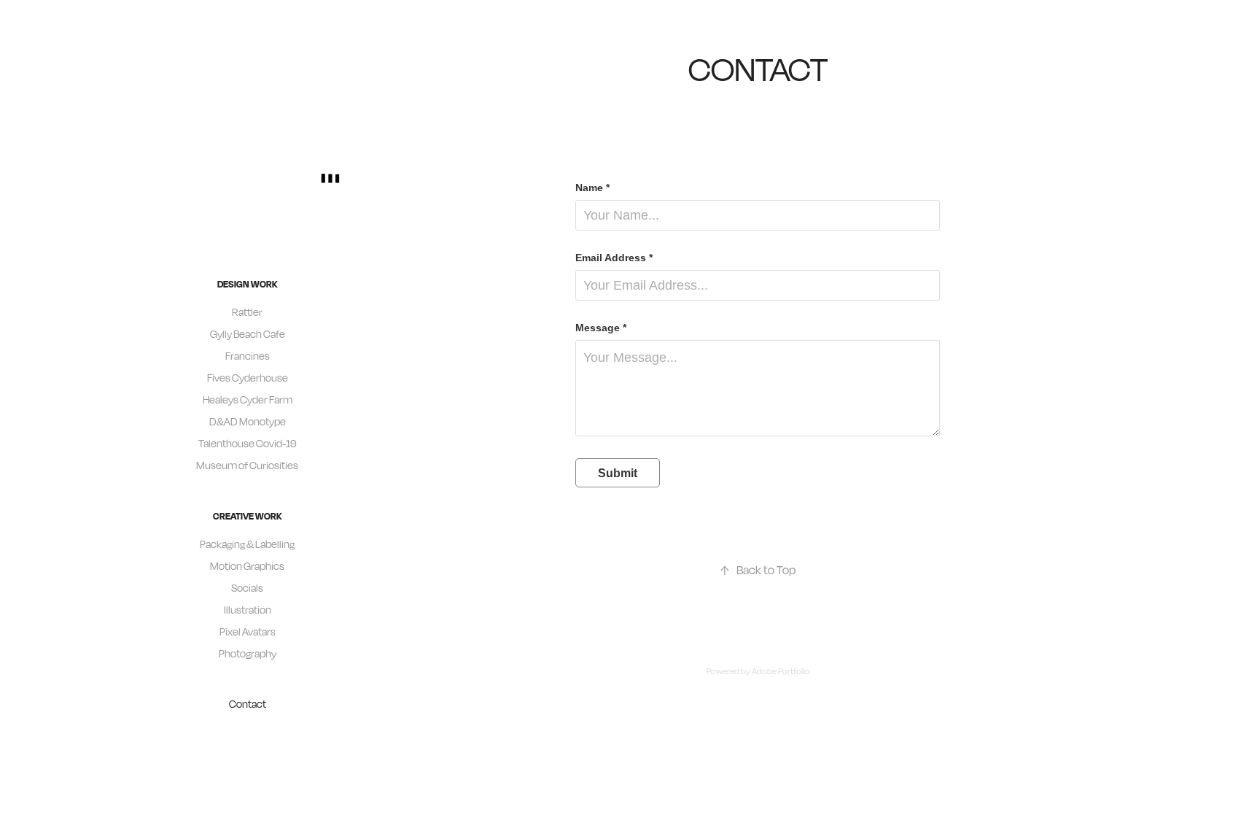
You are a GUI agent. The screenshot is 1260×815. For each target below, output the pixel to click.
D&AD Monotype (247, 421)
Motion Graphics (247, 566)
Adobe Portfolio (780, 671)
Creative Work (247, 516)
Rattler (247, 312)
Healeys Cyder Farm (247, 399)
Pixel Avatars (247, 631)
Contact (247, 704)
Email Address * (614, 257)
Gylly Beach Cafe (247, 334)
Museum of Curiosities (247, 465)
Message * (600, 327)
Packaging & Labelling (247, 544)
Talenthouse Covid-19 (247, 443)
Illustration (247, 609)
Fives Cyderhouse (247, 377)
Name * (592, 187)
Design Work (247, 284)
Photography (247, 653)
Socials (247, 588)
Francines (247, 355)
